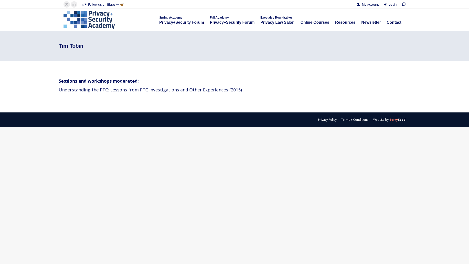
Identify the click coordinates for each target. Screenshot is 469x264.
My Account (370, 4)
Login (393, 4)
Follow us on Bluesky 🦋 (106, 4)
